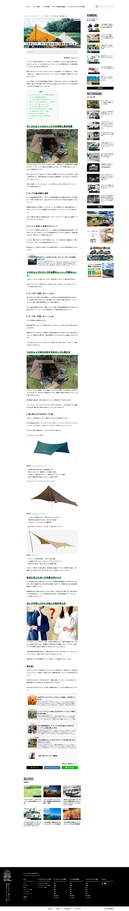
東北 (54, 887)
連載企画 (25, 896)
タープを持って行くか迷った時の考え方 (39, 116)
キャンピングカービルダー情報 (76, 6)
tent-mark (35, 555)
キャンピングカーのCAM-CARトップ (31, 16)
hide (44, 91)
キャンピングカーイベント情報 (44, 885)
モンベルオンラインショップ (39, 466)
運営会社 (50, 908)
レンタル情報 (45, 6)
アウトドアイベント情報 (42, 883)
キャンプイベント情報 (42, 887)
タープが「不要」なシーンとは (38, 106)
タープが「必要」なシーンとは (38, 104)
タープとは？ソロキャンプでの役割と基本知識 (41, 95)
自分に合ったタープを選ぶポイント (38, 113)
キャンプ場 (25, 885)
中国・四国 (56, 895)
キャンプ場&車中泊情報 (58, 6)
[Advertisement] (100, 292)
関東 (54, 889)
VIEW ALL (100, 88)
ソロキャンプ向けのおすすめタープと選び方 (40, 109)
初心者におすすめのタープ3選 (38, 111)
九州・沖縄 (56, 897)
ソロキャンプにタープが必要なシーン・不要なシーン (42, 102)
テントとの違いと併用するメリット (40, 99)
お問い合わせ (78, 908)
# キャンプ (30, 52)
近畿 (54, 893)
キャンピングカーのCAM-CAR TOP (30, 873)
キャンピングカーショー (27, 894)
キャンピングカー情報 (27, 889)
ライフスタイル (26, 891)
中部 (54, 891)
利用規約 (58, 908)
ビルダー (25, 898)
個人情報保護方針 (67, 908)
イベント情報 (36, 6)
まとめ (30, 118)
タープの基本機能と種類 (37, 97)
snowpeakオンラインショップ (39, 513)
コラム (28, 6)
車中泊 (24, 887)
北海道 (55, 885)
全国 (54, 883)
